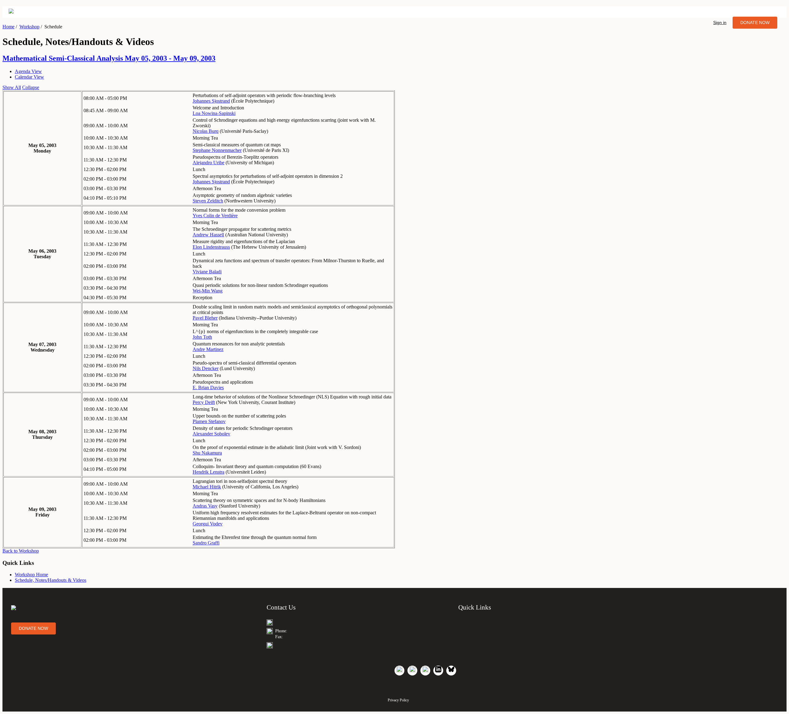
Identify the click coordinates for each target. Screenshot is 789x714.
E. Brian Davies (208, 387)
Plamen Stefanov (209, 421)
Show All (11, 87)
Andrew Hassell (208, 234)
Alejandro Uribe (208, 162)
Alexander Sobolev (211, 433)
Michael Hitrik (207, 486)
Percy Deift (204, 402)
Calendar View (29, 77)
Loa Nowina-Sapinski (214, 113)
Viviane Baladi (207, 271)
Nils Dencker (206, 368)
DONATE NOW (755, 22)
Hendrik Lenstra (208, 472)
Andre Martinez (208, 349)
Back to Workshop (20, 550)
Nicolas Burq (206, 131)
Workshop (29, 26)
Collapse (30, 87)
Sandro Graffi (206, 542)
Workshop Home (31, 574)
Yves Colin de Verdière (215, 215)
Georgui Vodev (208, 523)
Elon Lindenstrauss (211, 247)
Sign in (719, 22)
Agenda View (28, 71)
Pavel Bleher (205, 317)
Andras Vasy (205, 505)
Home (8, 26)
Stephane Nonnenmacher (217, 150)
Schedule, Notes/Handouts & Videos (50, 580)
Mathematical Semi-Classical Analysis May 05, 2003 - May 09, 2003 (108, 58)
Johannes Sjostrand (211, 101)
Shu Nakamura (207, 452)
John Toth (202, 337)
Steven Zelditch (208, 200)
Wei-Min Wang (208, 290)
